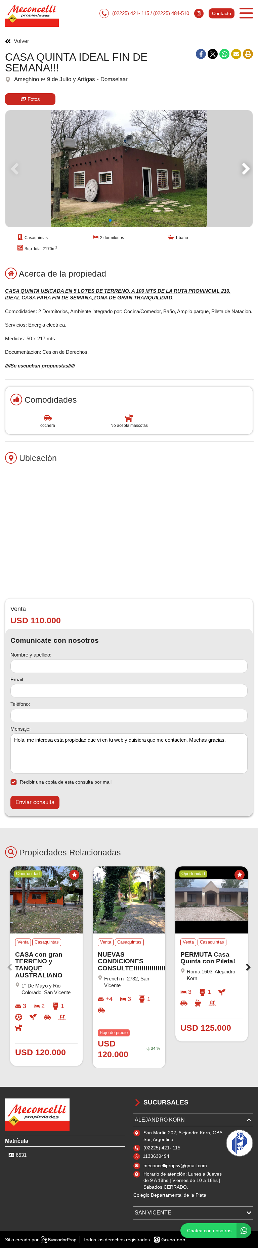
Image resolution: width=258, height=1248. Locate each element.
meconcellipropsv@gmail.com (175, 1165)
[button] (244, 168)
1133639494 (156, 1156)
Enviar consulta (34, 802)
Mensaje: (20, 729)
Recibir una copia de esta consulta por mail (66, 782)
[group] (129, 168)
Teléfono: (20, 704)
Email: (17, 679)
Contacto (221, 13)
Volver (21, 41)
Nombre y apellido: (30, 655)
